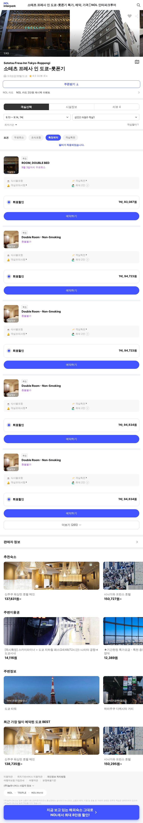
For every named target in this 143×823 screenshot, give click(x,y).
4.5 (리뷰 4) (39, 75)
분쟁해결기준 (49, 780)
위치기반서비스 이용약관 (29, 776)
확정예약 (53, 137)
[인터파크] (8, 5)
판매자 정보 (12, 542)
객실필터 (133, 124)
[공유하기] (137, 16)
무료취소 (19, 137)
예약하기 (71, 216)
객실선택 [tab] (26, 107)
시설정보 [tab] (71, 107)
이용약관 (8, 776)
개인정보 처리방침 (56, 776)
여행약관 (33, 780)
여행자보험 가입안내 (14, 780)
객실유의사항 (18, 185)
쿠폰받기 (69, 84)
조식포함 (36, 137)
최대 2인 (80, 185)
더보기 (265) (70, 525)
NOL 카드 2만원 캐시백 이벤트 (33, 92)
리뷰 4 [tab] (117, 107)
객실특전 (70, 137)
